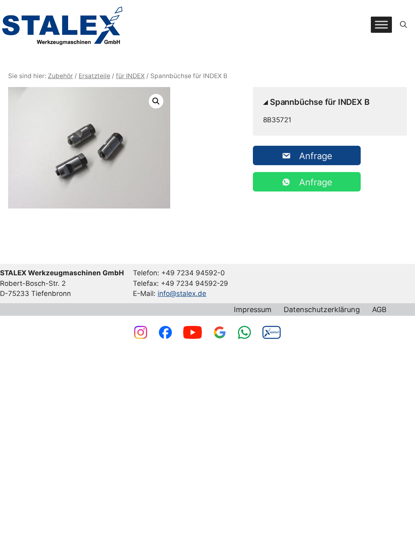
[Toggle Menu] (381, 24)
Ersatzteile (94, 76)
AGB (379, 309)
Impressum (253, 309)
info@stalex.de (182, 293)
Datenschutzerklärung (322, 309)
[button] (403, 25)
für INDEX (130, 76)
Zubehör (60, 76)
